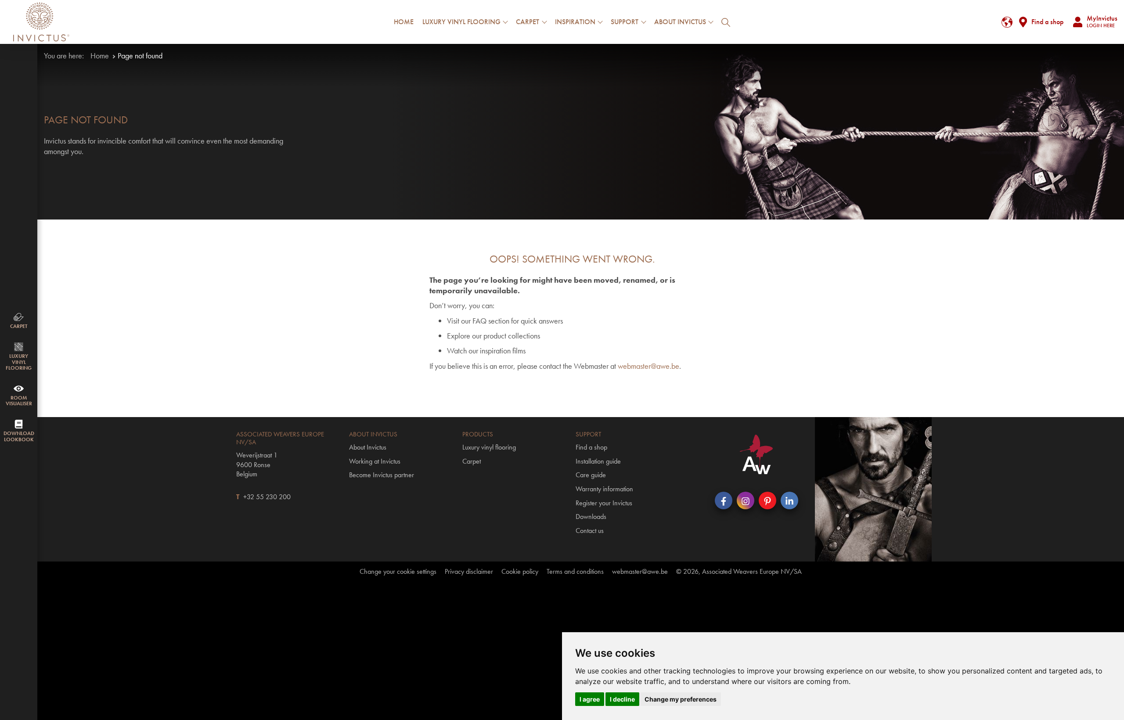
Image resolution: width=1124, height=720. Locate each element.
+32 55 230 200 (267, 496)
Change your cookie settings (398, 571)
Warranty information (604, 488)
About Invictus (367, 447)
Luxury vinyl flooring (489, 447)
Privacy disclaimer (469, 571)
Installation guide (598, 461)
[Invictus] (41, 22)
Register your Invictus (604, 503)
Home (404, 21)
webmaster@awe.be (648, 366)
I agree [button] (590, 699)
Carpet (471, 461)
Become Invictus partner (381, 474)
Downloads (591, 516)
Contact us (590, 530)
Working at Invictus (374, 461)
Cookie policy (519, 571)
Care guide (591, 474)
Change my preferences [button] (681, 699)
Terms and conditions (575, 571)
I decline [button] (622, 699)
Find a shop (1047, 21)
